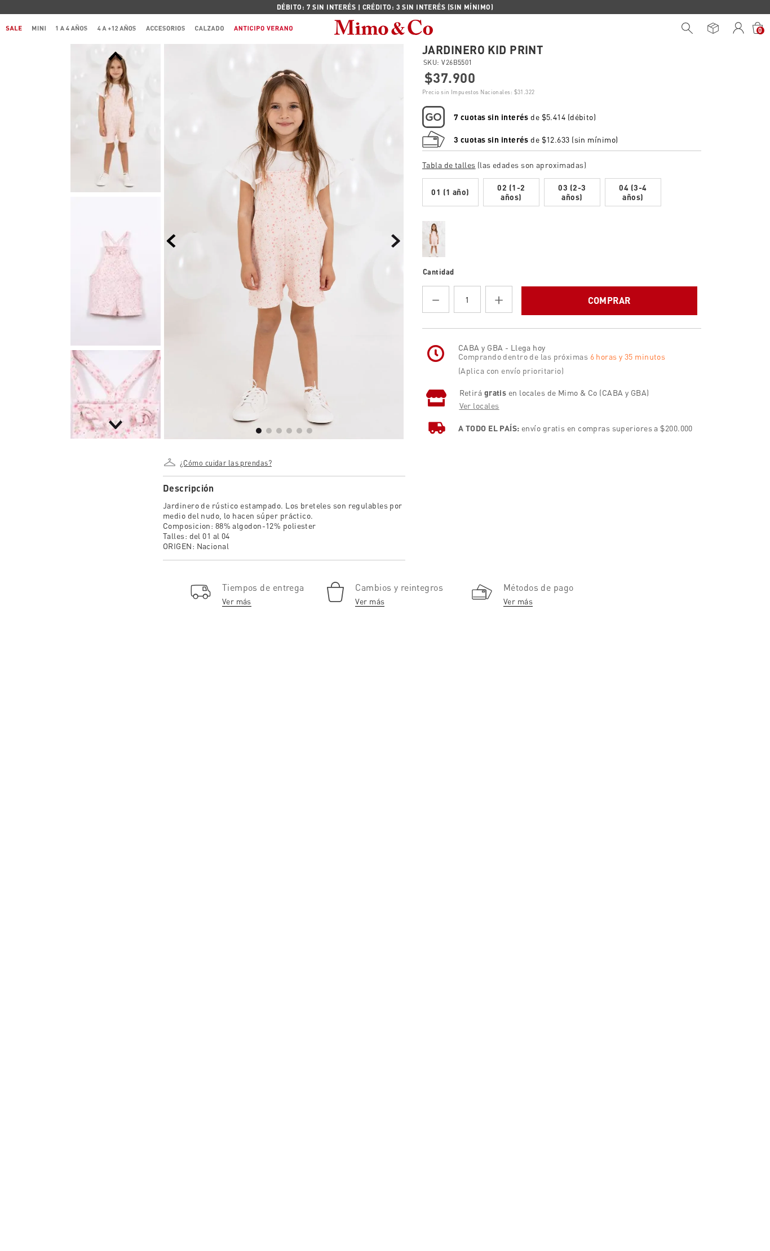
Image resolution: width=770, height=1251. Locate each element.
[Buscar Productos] (687, 28)
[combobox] (684, 28)
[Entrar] (738, 28)
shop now (482, 6)
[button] (225, 458)
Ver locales (479, 447)
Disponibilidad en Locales (478, 338)
